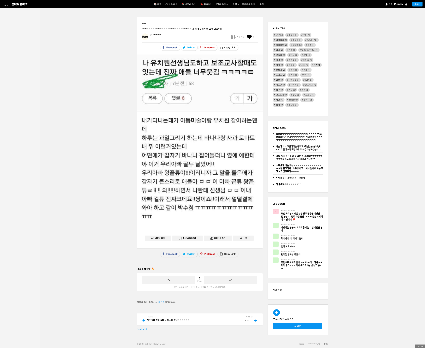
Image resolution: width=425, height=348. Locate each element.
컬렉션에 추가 (219, 238)
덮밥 (310, 45)
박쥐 (279, 65)
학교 (279, 100)
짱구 (279, 90)
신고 (245, 238)
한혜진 (293, 100)
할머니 (307, 100)
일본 (308, 80)
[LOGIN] (406, 4)
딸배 (279, 50)
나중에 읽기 (160, 238)
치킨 (304, 90)
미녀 (279, 60)
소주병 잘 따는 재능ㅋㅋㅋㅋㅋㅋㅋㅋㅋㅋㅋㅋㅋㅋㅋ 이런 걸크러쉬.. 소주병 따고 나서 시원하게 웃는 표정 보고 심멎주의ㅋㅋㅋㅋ (299, 168)
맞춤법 (280, 55)
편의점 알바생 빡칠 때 (290, 254)
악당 (306, 75)
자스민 (280, 85)
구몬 (306, 35)
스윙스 (280, 75)
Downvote (230, 280)
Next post (142, 329)
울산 (279, 80)
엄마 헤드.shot (288, 246)
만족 (292, 50)
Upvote (168, 280)
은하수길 (294, 80)
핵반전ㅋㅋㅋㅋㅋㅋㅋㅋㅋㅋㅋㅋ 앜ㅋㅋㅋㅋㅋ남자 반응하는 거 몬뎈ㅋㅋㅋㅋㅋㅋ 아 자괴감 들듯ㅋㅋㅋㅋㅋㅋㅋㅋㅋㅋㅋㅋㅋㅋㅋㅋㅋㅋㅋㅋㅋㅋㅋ (299, 137)
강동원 (293, 35)
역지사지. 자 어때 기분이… (293, 238)
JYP (279, 35)
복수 (292, 65)
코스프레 (281, 95)
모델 (306, 55)
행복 (279, 104)
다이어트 (281, 45)
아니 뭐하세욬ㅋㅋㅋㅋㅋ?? (288, 184)
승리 (294, 75)
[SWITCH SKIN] (386, 4)
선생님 (280, 70)
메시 (294, 55)
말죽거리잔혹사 (309, 50)
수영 (294, 70)
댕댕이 (297, 45)
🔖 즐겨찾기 (206, 4)
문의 (261, 4)
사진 (317, 65)
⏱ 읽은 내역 (172, 4)
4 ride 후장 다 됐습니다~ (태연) (290, 177)
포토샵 (309, 95)
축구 (292, 90)
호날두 (293, 104)
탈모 (296, 95)
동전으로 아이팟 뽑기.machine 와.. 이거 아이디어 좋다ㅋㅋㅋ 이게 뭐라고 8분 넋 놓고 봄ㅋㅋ (301, 265)
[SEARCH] (390, 4)
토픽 (235, 4)
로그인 (161, 302)
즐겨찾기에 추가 (189, 238)
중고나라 (310, 85)
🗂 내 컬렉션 (222, 4)
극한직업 (281, 40)
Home (301, 344)
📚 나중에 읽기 (189, 4)
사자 (304, 65)
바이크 (307, 60)
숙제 (306, 70)
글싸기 (417, 4)
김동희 (297, 40)
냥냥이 (312, 40)
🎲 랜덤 (158, 4)
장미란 (295, 85)
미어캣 (293, 60)
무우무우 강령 (248, 4)
